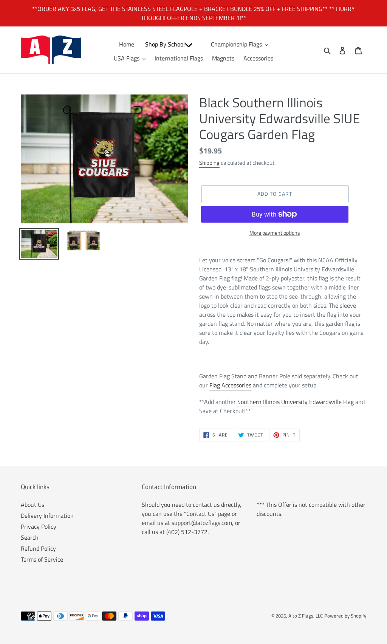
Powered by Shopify (345, 615)
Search (30, 537)
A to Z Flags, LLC (305, 615)
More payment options (274, 233)
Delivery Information (47, 515)
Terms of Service (42, 559)
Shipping (209, 162)
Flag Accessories (230, 385)
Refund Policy (38, 548)
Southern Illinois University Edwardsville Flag (295, 401)
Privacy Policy (38, 526)
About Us (32, 504)
